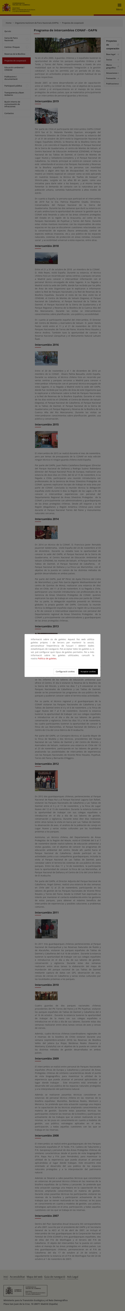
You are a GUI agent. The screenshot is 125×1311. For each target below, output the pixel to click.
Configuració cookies (65, 671)
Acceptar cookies (88, 671)
